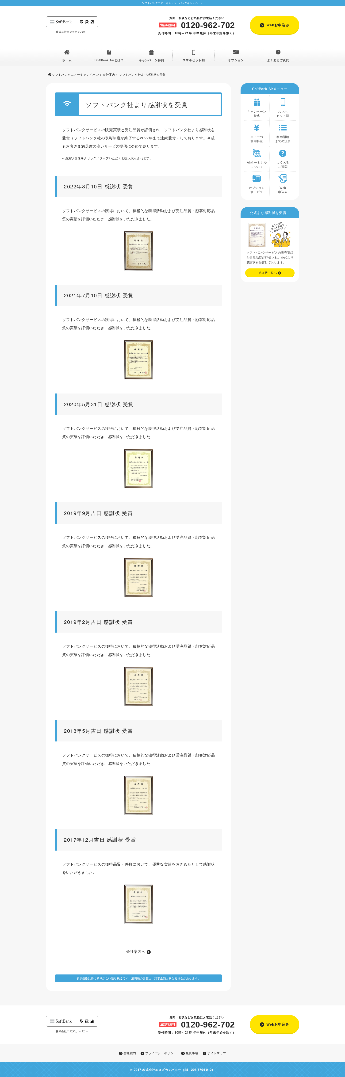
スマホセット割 (194, 60)
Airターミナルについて (257, 164)
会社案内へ (136, 951)
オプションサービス (257, 189)
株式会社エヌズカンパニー (161, 1069)
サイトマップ (216, 1053)
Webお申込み (277, 24)
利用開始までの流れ (283, 138)
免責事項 (192, 1053)
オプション (236, 60)
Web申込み (283, 189)
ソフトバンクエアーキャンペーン (75, 74)
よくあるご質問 (278, 60)
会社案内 (109, 74)
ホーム (67, 60)
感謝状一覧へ (268, 273)
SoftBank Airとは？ (109, 60)
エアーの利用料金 (256, 138)
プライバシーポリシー (160, 1053)
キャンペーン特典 (151, 60)
